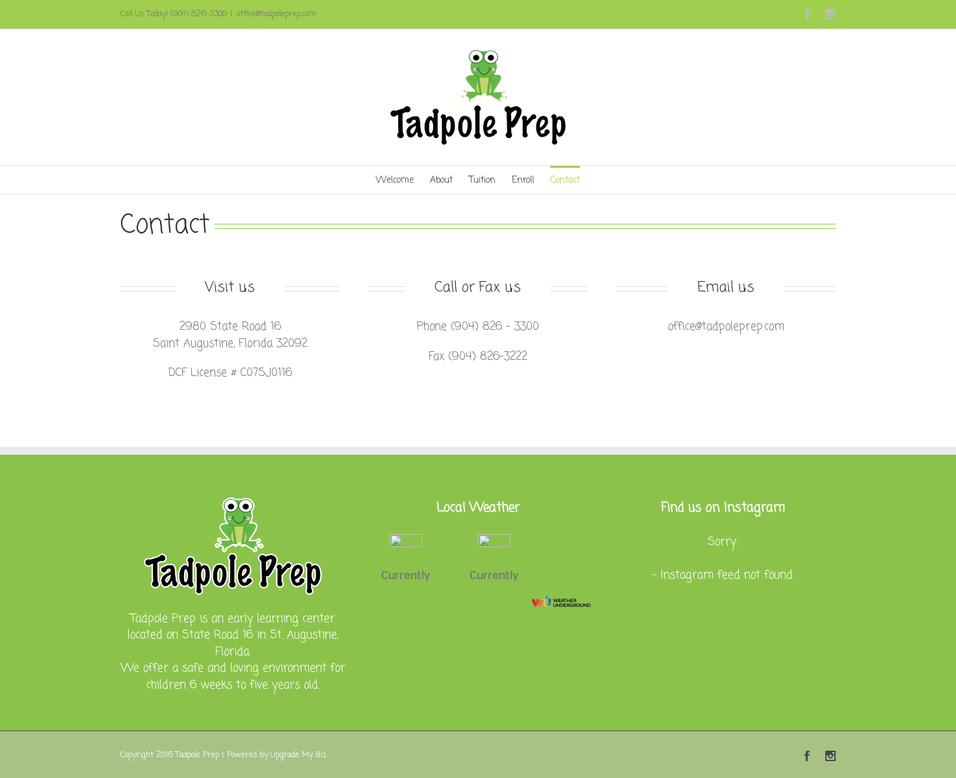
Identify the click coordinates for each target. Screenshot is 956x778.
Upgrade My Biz (298, 755)
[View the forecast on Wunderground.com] (561, 601)
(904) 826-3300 (198, 14)
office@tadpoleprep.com (276, 14)
